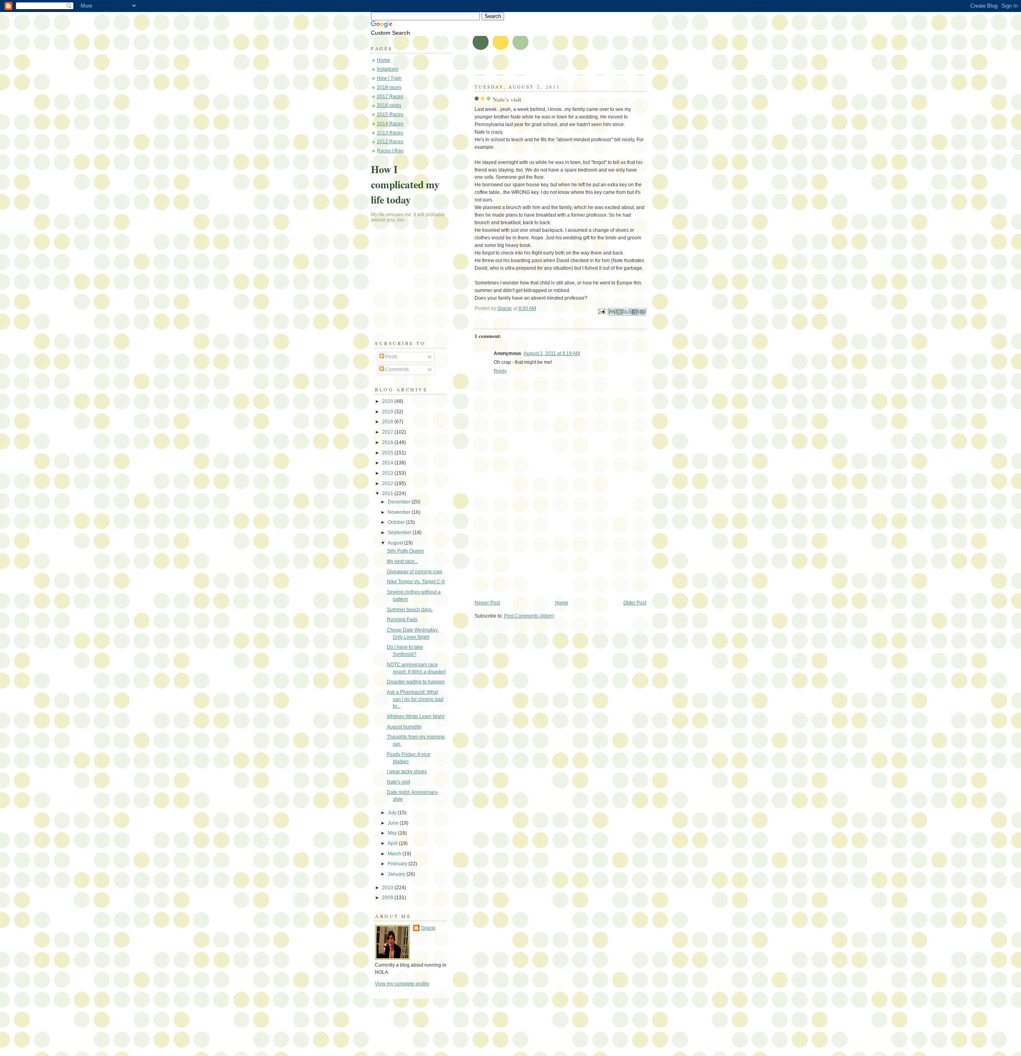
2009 (388, 897)
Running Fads (402, 619)
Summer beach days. (410, 609)
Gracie (428, 928)
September (400, 532)
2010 (388, 887)
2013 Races (390, 133)
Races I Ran (390, 151)
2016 (388, 442)
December (400, 502)
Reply (500, 371)
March (395, 854)
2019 (388, 412)
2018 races (389, 87)
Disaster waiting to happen (416, 682)
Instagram (387, 69)
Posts (390, 356)
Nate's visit (398, 782)
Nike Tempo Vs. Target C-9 (416, 581)
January (397, 874)
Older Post (634, 603)
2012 (388, 483)
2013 (388, 473)
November (400, 512)
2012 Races (390, 141)
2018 (388, 421)
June (394, 823)
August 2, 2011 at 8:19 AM (552, 353)
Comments (396, 369)
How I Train (389, 78)
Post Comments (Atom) (529, 616)
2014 (388, 463)
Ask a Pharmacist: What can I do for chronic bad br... (415, 699)
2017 (388, 432)
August (396, 543)
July (393, 812)
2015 (388, 453)
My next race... (402, 561)
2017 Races (390, 96)
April (393, 843)
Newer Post (487, 603)
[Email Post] (601, 311)
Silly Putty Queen (405, 551)
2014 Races (390, 123)
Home (561, 603)
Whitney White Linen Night (415, 716)
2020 (388, 401)
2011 (388, 493)
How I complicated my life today (405, 184)
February (398, 864)
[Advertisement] (534, 544)
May (393, 833)
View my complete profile (402, 984)
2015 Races (390, 114)
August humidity (404, 727)
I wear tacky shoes (407, 771)
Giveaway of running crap (414, 571)
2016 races (389, 105)
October (397, 522)
